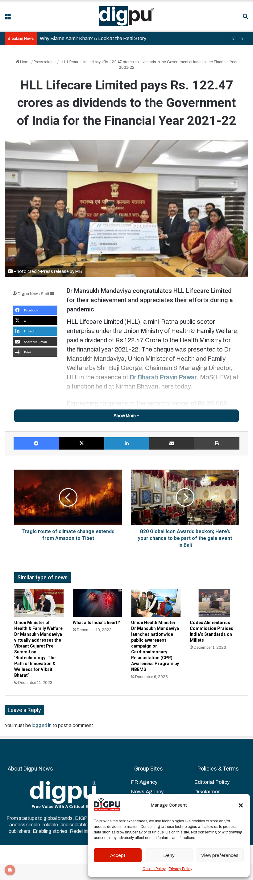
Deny (169, 855)
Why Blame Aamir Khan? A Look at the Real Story (93, 38)
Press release (45, 62)
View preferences (219, 855)
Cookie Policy (154, 869)
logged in (42, 725)
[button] (241, 805)
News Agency (147, 792)
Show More (125, 415)
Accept (118, 855)
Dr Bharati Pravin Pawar (163, 377)
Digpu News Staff (33, 294)
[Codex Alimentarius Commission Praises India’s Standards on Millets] (214, 603)
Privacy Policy (180, 869)
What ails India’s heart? (96, 622)
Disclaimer (207, 792)
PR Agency (144, 782)
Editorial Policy (212, 782)
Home (25, 62)
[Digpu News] (126, 16)
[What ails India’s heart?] (97, 603)
